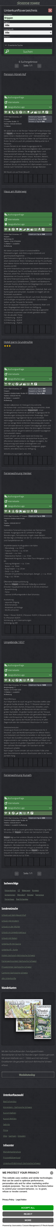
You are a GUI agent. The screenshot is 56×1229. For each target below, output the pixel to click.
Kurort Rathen (9, 1112)
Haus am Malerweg (15, 191)
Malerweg (26, 890)
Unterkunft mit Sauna (11, 943)
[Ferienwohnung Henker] (28, 484)
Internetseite (13, 102)
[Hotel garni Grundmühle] (28, 357)
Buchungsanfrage (16, 97)
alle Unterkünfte (9, 978)
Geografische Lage (16, 107)
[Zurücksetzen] (50, 10)
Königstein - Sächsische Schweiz (17, 1107)
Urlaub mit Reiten (9, 938)
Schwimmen (10, 894)
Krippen (35, 890)
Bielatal (30, 894)
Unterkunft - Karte (10, 949)
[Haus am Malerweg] (28, 202)
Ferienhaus (9, 899)
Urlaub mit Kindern (10, 920)
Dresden (22, 1135)
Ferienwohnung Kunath (18, 775)
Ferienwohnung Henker (18, 473)
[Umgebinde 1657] (28, 653)
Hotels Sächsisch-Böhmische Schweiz (18, 955)
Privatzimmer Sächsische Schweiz (16, 966)
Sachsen (12, 1135)
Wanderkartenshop (27, 1074)
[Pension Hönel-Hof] (28, 85)
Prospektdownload (11, 1157)
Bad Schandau (22, 899)
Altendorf (21, 894)
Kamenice (39, 894)
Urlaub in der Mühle (11, 926)
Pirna (5, 1130)
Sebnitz (6, 1124)
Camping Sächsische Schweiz (15, 972)
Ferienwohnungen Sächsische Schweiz (19, 961)
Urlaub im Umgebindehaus (14, 932)
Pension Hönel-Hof (15, 74)
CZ (19, 890)
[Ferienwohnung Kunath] (28, 786)
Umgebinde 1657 (14, 642)
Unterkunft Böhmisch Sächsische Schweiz (21, 1163)
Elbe (5, 1135)
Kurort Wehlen (9, 1118)
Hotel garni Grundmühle (18, 342)
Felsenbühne (10, 890)
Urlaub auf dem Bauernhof (14, 915)
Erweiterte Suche (15, 45)
